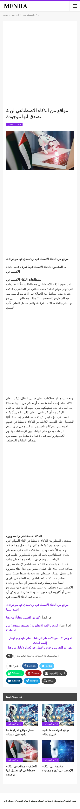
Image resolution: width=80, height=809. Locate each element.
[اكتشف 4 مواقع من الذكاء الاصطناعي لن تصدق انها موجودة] (22, 751)
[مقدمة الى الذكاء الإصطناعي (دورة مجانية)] (58, 751)
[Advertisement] (40, 64)
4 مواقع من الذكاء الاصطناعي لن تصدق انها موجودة (36, 656)
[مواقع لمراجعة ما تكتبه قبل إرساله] (58, 715)
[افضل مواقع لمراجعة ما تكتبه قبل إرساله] (22, 715)
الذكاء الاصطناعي (14, 124)
